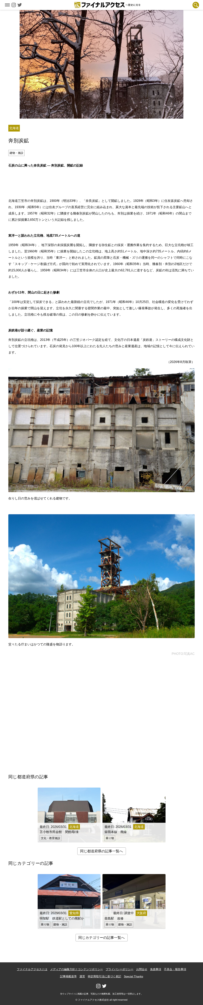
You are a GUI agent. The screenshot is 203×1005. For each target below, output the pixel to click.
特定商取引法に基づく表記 (104, 976)
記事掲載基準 (68, 976)
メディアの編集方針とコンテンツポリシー (76, 969)
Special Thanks (133, 976)
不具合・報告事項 (175, 969)
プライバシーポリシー (119, 969)
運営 (82, 976)
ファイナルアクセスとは (32, 969)
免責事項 (155, 969)
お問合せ (141, 969)
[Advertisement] (101, 182)
